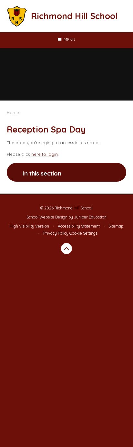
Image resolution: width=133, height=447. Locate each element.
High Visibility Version (29, 226)
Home (13, 112)
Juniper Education (90, 217)
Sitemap (115, 226)
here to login (44, 154)
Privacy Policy (55, 233)
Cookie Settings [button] (83, 233)
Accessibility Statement (79, 226)
